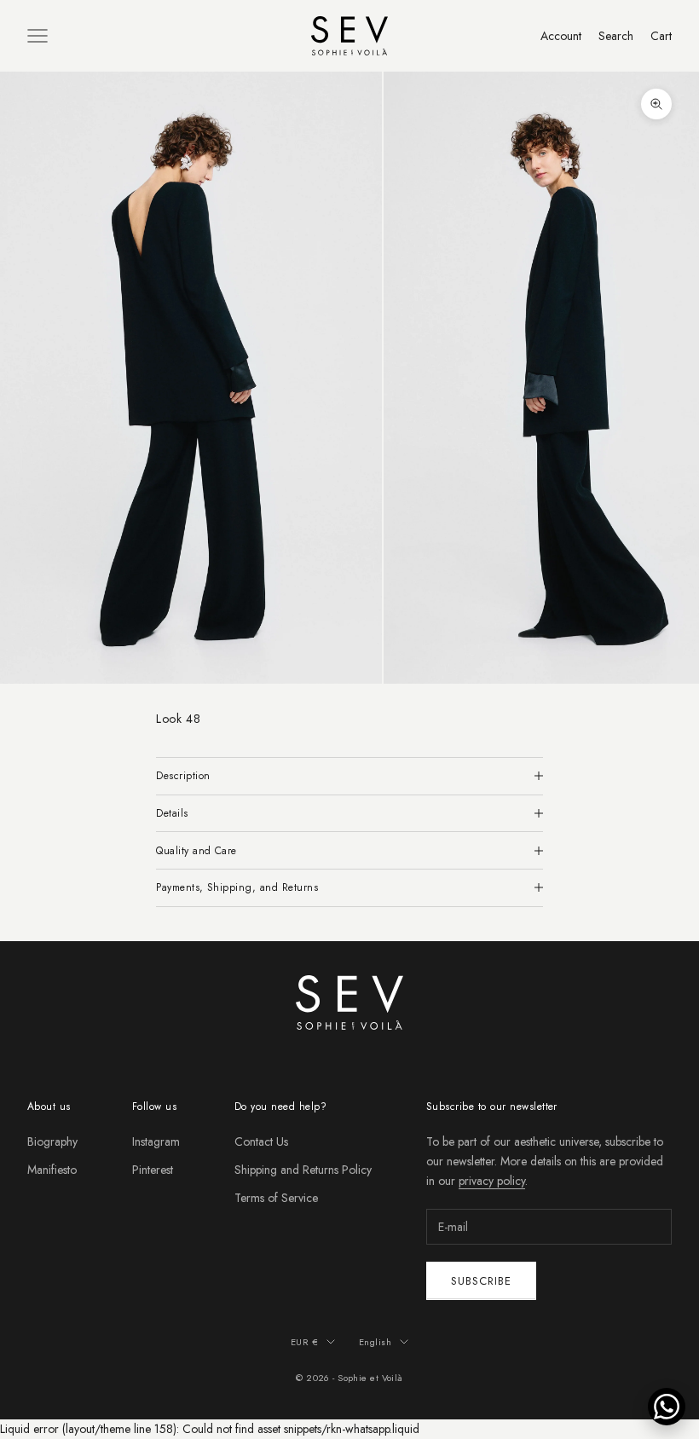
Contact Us (261, 1141)
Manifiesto (52, 1169)
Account (560, 35)
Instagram (156, 1141)
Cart (661, 35)
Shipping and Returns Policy (303, 1169)
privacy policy (492, 1180)
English (375, 1342)
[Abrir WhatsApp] (666, 1406)
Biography (52, 1141)
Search (615, 35)
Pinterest (152, 1169)
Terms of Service (276, 1197)
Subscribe (481, 1281)
